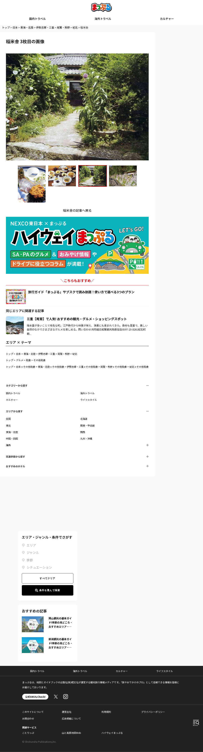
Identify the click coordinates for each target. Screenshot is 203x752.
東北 (8, 425)
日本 (15, 27)
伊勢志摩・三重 (45, 27)
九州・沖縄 (86, 438)
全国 (8, 418)
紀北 (75, 27)
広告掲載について (71, 718)
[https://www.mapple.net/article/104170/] (15, 318)
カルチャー (167, 19)
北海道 (83, 418)
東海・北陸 (26, 27)
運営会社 (66, 711)
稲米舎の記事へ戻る (77, 210)
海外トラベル (103, 19)
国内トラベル (37, 19)
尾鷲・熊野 (63, 27)
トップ (6, 27)
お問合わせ (28, 718)
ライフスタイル (88, 399)
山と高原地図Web (71, 732)
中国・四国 (12, 438)
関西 (82, 432)
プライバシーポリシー (153, 711)
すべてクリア (47, 578)
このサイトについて (33, 711)
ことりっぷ (28, 732)
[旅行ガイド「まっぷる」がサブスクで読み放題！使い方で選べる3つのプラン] (16, 296)
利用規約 (106, 711)
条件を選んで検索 (49, 590)
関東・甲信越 (87, 425)
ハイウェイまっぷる (112, 732)
